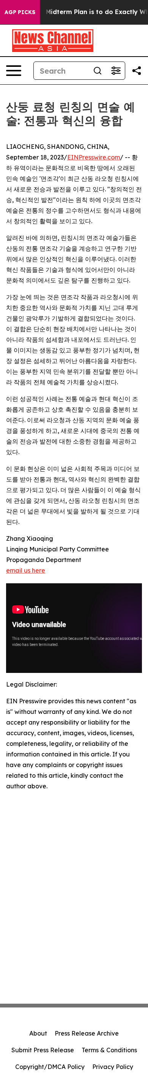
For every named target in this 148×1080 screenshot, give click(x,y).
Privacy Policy (112, 1067)
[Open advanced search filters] (116, 70)
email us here (25, 570)
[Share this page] (136, 70)
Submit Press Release (42, 1050)
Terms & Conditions (109, 1050)
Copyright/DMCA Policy (50, 1067)
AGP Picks (20, 12)
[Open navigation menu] (13, 70)
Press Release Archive (87, 1033)
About (38, 1033)
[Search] (97, 70)
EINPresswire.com (93, 157)
